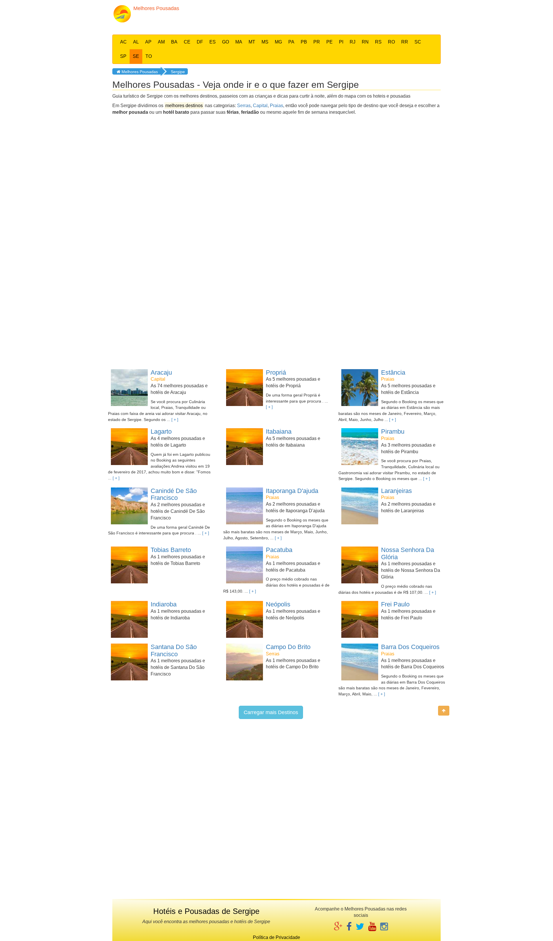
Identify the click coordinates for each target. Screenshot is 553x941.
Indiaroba (164, 604)
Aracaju (161, 372)
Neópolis (278, 604)
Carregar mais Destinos (271, 712)
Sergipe (178, 71)
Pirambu (392, 431)
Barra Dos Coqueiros (410, 646)
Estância (393, 372)
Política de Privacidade (276, 937)
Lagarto (161, 431)
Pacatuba (279, 549)
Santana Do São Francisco (174, 650)
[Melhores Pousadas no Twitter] (360, 927)
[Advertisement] (318, 16)
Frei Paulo (395, 604)
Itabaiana (278, 431)
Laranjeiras (396, 490)
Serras (244, 105)
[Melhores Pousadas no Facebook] (349, 927)
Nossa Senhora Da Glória (407, 553)
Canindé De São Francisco (174, 494)
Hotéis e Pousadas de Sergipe (206, 911)
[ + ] (174, 419)
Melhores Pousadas (139, 71)
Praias (276, 105)
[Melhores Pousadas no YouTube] (372, 927)
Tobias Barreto (171, 549)
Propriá (276, 372)
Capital (260, 105)
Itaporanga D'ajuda (292, 490)
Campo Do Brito (288, 646)
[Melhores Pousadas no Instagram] (384, 927)
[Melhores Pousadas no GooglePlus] (338, 927)
